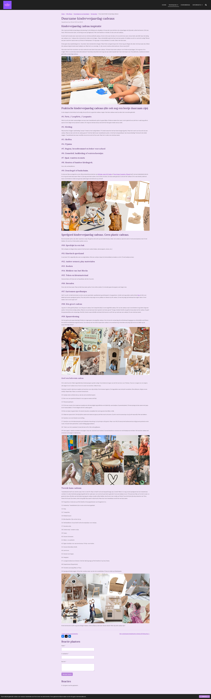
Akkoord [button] (204, 696)
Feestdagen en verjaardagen (81, 14)
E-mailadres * (65, 653)
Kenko (110, 174)
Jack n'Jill (105, 174)
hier (139, 295)
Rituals (128, 174)
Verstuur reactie (67, 674)
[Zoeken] (206, 5)
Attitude (100, 174)
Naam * (63, 645)
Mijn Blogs (69, 14)
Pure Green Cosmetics (119, 174)
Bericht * (63, 661)
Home (63, 14)
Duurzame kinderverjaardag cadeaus (108, 14)
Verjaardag (94, 14)
